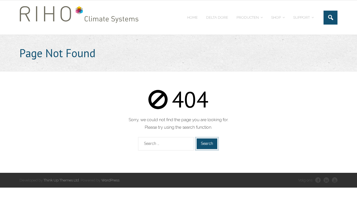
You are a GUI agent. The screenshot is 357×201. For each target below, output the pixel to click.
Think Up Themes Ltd (61, 180)
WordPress (110, 180)
